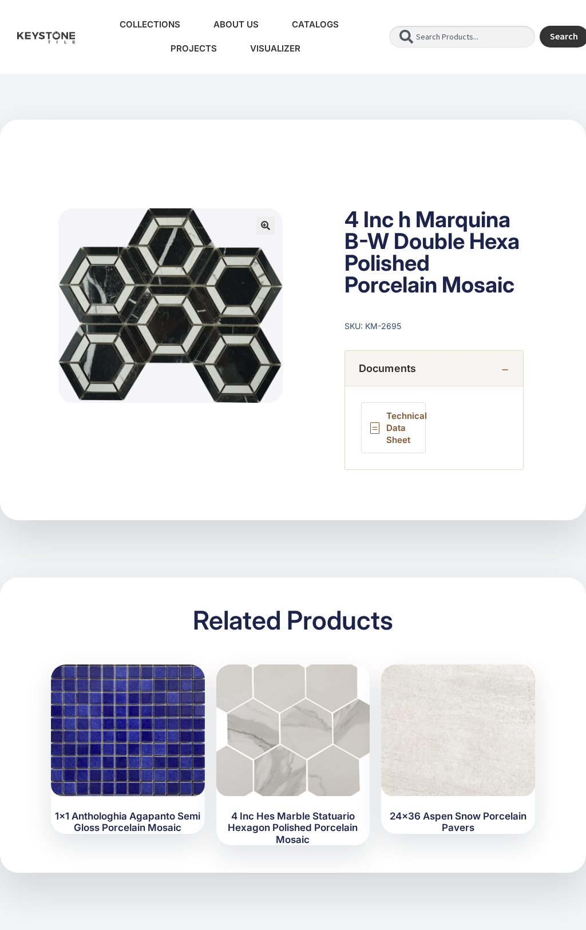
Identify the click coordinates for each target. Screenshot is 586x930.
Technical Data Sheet (406, 427)
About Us (236, 24)
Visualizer (275, 48)
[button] (265, 225)
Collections (150, 24)
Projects (194, 48)
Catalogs (315, 24)
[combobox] (461, 37)
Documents (388, 368)
